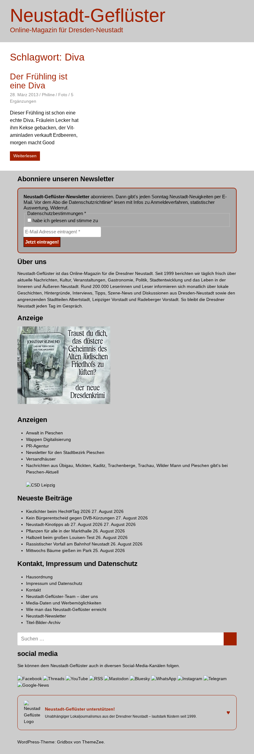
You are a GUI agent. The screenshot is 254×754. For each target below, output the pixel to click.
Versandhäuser (41, 458)
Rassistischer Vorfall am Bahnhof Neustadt (67, 543)
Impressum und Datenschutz (54, 583)
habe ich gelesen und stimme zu (64, 220)
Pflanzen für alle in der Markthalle (59, 530)
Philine (48, 94)
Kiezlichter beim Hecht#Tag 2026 (58, 511)
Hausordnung (39, 576)
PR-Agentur (37, 445)
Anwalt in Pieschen (44, 432)
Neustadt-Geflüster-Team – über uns (62, 596)
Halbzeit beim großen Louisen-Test (60, 537)
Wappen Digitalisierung (48, 439)
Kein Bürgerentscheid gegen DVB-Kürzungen (70, 517)
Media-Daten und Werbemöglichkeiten (63, 602)
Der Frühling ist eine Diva (39, 81)
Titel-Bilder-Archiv (43, 622)
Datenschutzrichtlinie (90, 202)
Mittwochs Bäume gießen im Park (59, 550)
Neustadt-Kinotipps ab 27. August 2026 (64, 524)
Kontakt (33, 589)
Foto (62, 94)
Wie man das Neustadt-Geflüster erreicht (66, 609)
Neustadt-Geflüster (87, 15)
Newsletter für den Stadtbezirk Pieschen (65, 452)
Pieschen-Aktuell (42, 471)
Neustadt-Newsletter (46, 615)
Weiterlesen (25, 155)
